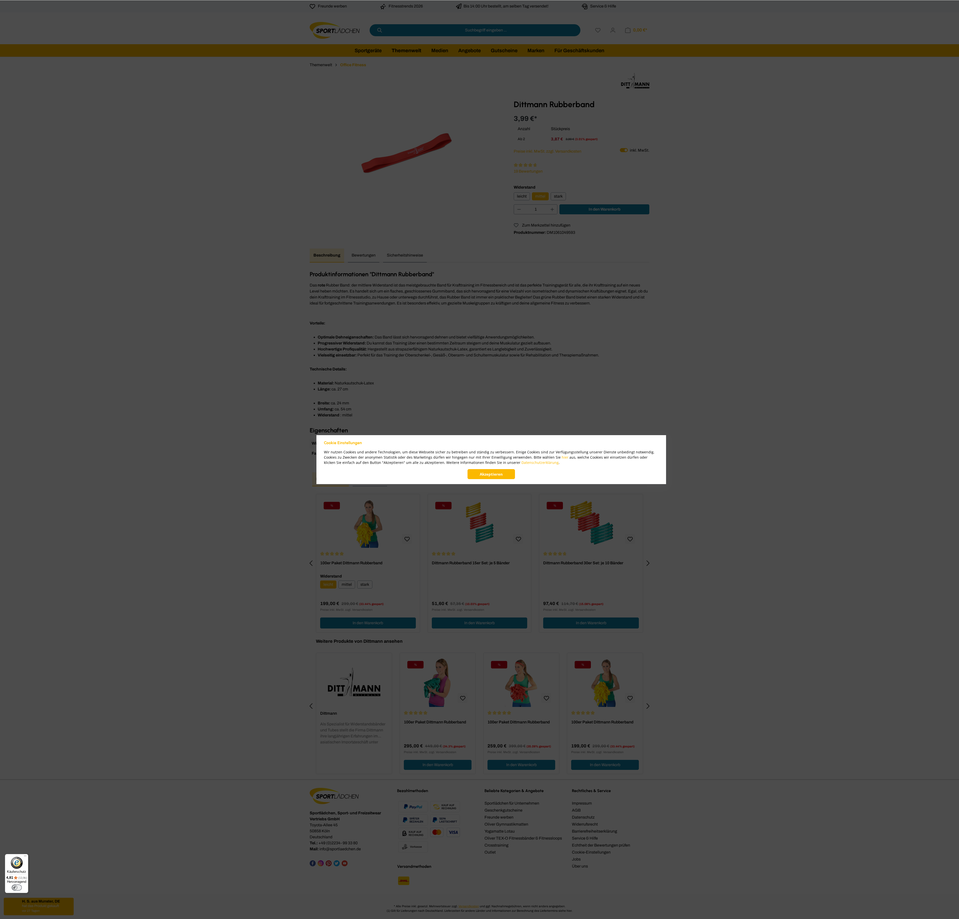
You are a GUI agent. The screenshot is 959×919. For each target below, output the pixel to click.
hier (565, 457)
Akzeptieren (491, 474)
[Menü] (25, 857)
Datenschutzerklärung (540, 462)
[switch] (17, 888)
